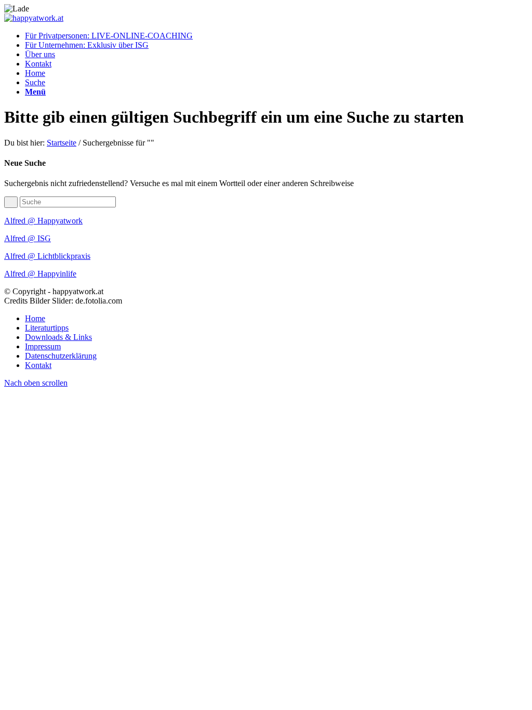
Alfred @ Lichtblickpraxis (47, 256)
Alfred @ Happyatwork (43, 220)
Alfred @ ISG (27, 238)
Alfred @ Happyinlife (40, 273)
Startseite (61, 142)
